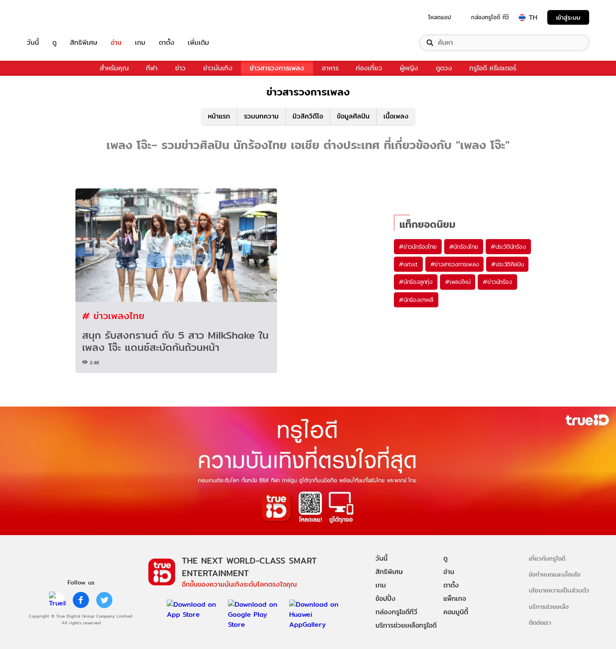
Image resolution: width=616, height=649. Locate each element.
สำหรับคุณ (114, 68)
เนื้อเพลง (396, 116)
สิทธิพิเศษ (83, 43)
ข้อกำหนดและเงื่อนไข (554, 574)
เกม (140, 43)
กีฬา (152, 68)
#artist (408, 264)
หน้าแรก (219, 116)
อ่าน (116, 43)
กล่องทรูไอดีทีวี (396, 612)
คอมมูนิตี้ (455, 612)
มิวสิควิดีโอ (307, 116)
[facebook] (80, 600)
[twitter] (104, 600)
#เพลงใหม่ (457, 281)
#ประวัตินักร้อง (508, 246)
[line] (57, 600)
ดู (54, 43)
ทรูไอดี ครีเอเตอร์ (492, 68)
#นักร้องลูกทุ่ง (415, 281)
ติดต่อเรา (540, 622)
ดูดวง (444, 68)
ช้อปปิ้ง (385, 598)
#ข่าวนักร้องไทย (418, 246)
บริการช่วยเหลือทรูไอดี (406, 625)
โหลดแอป (439, 17)
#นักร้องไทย (463, 246)
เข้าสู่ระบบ (568, 17)
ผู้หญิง (409, 68)
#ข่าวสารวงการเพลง (454, 264)
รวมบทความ (261, 116)
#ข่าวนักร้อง (497, 281)
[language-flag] (522, 17)
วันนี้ (33, 43)
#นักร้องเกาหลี (416, 299)
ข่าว (180, 68)
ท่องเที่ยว (369, 68)
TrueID (52, 17)
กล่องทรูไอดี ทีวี (490, 17)
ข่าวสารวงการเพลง (277, 68)
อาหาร (330, 68)
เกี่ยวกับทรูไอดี (547, 558)
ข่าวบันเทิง (218, 68)
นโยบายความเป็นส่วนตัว (559, 590)
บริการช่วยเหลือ (549, 606)
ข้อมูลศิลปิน (353, 116)
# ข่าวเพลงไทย (113, 315)
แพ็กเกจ (454, 598)
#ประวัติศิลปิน (507, 264)
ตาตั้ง (166, 43)
